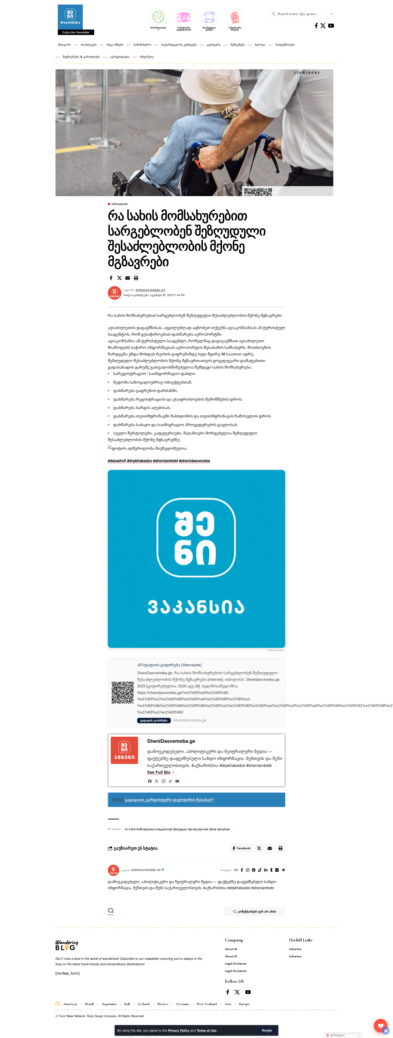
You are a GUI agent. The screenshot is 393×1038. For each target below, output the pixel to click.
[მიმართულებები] (158, 16)
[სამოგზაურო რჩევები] (235, 16)
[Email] (127, 278)
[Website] (236, 870)
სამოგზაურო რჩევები (235, 29)
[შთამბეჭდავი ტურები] (209, 16)
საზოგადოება (120, 204)
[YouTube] (177, 781)
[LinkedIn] (266, 870)
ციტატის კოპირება (154, 720)
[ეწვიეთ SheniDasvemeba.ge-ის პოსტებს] (113, 870)
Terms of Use (207, 1030)
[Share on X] (119, 278)
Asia (227, 1004)
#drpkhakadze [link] (139, 460)
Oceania (182, 1004)
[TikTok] (170, 781)
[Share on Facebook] (111, 278)
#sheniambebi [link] (165, 460)
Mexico (162, 1004)
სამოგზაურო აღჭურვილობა (183, 29)
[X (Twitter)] (156, 781)
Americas (70, 1004)
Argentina (109, 1004)
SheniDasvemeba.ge (150, 290)
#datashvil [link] (117, 460)
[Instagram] (163, 781)
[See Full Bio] (173, 772)
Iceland (143, 1004)
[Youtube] (331, 25)
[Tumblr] (271, 870)
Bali (127, 1004)
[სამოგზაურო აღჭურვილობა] (184, 16)
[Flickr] (277, 870)
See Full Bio (159, 772)
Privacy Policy (178, 1030)
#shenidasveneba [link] (194, 460)
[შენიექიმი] (381, 1026)
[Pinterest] (253, 870)
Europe (244, 1004)
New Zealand (207, 1004)
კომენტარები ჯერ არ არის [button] (257, 911)
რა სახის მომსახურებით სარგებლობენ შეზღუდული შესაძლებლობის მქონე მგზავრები (177, 829)
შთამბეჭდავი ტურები (209, 29)
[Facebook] (316, 25)
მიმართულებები (158, 29)
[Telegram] (283, 870)
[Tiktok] (260, 870)
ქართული (337, 1035)
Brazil (89, 1004)
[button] (267, 1030)
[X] (323, 25)
